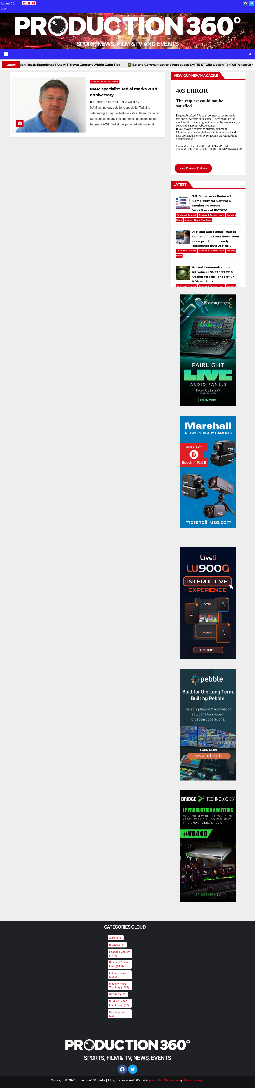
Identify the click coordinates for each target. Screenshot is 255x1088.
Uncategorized (117, 1013)
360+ (115, 937)
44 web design (193, 1080)
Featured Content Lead (211, 215)
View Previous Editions (193, 168)
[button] (122, 54)
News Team (132, 102)
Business (117, 944)
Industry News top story (104, 82)
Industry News (117, 975)
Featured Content (186, 215)
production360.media (164, 1080)
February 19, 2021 (106, 102)
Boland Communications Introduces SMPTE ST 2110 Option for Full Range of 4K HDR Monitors (121, 65)
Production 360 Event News (119, 1003)
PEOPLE (118, 994)
